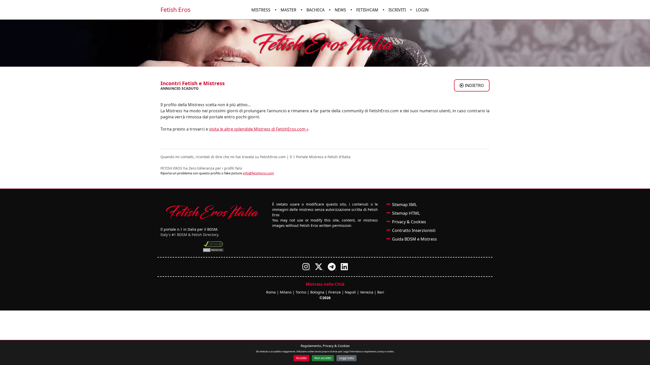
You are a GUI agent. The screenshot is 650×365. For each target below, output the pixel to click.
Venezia (366, 292)
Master (288, 10)
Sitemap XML (404, 204)
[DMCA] (213, 244)
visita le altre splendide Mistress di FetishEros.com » (258, 129)
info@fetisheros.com (258, 173)
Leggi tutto (346, 358)
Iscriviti (397, 10)
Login (422, 10)
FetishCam (367, 10)
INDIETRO (474, 85)
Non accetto (322, 358)
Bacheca (315, 10)
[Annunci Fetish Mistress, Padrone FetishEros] (325, 43)
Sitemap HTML (406, 213)
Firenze (334, 292)
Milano (285, 292)
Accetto (301, 358)
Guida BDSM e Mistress (414, 239)
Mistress (260, 10)
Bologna (317, 292)
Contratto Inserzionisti (413, 230)
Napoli (350, 292)
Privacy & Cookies (409, 222)
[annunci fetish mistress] (213, 212)
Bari (380, 292)
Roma (271, 292)
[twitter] (319, 268)
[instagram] (306, 268)
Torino (301, 292)
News (340, 10)
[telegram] (332, 268)
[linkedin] (344, 268)
